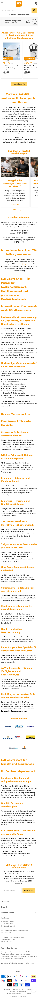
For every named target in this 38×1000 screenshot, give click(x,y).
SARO (4, 73)
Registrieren (28, 890)
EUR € (18, 971)
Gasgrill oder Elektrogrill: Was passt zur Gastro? (15, 183)
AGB (23, 989)
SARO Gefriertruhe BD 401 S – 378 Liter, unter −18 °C (11, 68)
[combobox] (16, 10)
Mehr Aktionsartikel (19, 84)
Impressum (7, 989)
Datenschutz (16, 989)
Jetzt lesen (14, 204)
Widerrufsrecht (21, 991)
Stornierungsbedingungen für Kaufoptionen (19, 993)
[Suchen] (34, 10)
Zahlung (12, 991)
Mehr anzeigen (18, 210)
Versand (29, 989)
